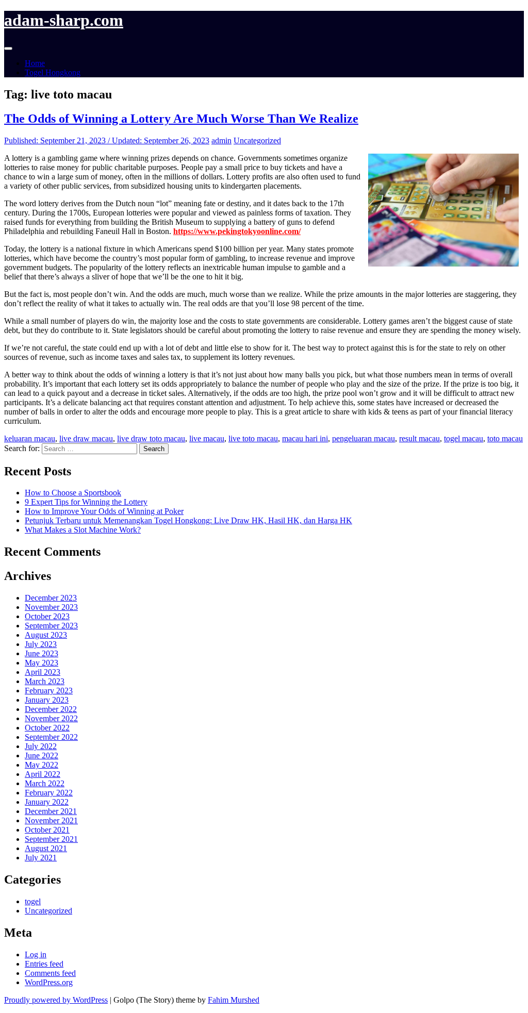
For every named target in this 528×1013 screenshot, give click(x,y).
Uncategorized (257, 140)
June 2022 (41, 755)
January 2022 (47, 802)
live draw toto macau (151, 438)
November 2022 (51, 718)
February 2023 (49, 690)
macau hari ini (305, 438)
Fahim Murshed (233, 999)
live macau (206, 438)
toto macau (505, 438)
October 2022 (47, 727)
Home (35, 63)
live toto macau (253, 438)
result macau (419, 438)
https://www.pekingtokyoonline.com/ (237, 231)
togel (33, 901)
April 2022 (42, 774)
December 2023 (51, 597)
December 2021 (51, 811)
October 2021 (47, 829)
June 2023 (41, 653)
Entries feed (44, 963)
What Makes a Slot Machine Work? (83, 529)
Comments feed (50, 973)
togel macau (463, 438)
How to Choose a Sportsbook (73, 492)
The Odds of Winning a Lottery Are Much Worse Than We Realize (181, 118)
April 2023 (42, 672)
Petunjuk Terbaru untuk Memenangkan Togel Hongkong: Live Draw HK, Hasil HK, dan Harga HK (188, 520)
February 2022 (49, 792)
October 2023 (47, 616)
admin (221, 140)
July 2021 (41, 857)
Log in (35, 954)
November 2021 (51, 820)
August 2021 (46, 848)
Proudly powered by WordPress (56, 999)
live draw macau (86, 438)
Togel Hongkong (52, 72)
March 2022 (44, 783)
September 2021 (51, 839)
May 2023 (41, 662)
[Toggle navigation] (8, 48)
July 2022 (41, 746)
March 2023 (44, 681)
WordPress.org (49, 982)
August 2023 (46, 634)
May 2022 (41, 764)
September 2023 (51, 625)
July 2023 (41, 644)
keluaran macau (29, 438)
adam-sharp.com (63, 20)
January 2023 (47, 699)
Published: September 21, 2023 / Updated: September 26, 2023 (106, 140)
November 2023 (51, 607)
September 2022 (51, 737)
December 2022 (51, 709)
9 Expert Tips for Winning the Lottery (86, 501)
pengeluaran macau (363, 438)
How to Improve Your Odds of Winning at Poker (104, 511)
